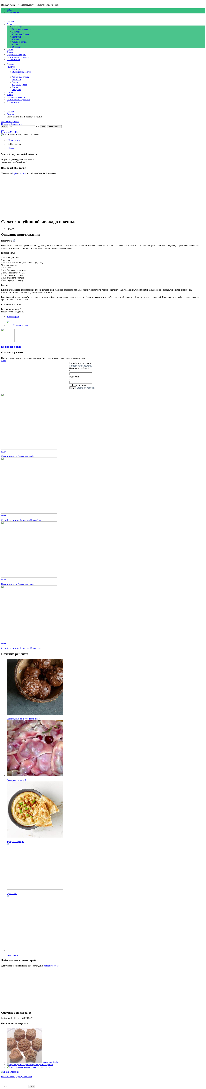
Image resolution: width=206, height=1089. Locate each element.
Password (74, 376)
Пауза (4, 127)
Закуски (16, 32)
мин (37, 126)
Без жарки (17, 27)
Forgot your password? (80, 365)
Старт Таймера (54, 127)
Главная (10, 21)
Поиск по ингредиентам (18, 57)
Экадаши (16, 47)
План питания (13, 59)
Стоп (43, 127)
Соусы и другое (19, 42)
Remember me (79, 385)
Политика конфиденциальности (16, 1076)
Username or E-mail (79, 368)
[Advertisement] (85, 196)
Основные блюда (20, 34)
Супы (15, 44)
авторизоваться (51, 966)
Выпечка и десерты (21, 29)
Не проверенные (21, 325)
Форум (10, 52)
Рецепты (11, 24)
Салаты (15, 39)
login (14, 173)
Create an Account (85, 387)
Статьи (10, 49)
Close (3, 360)
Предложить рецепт (16, 54)
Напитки (16, 37)
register (23, 173)
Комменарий (13, 316)
